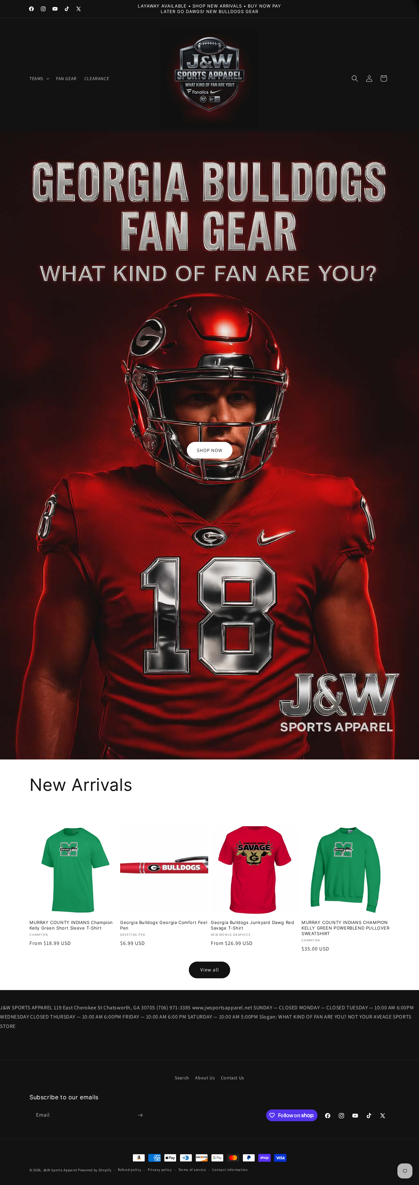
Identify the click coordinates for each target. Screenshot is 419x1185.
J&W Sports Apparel (60, 1170)
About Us (205, 1078)
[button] (39, 78)
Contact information (229, 1169)
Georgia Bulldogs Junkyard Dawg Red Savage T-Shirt (252, 925)
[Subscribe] (140, 1115)
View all (209, 970)
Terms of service (192, 1169)
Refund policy (129, 1169)
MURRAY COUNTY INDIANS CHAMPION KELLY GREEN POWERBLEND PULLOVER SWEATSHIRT (345, 928)
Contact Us (232, 1078)
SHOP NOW (210, 450)
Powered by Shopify (95, 1170)
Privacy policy (160, 1169)
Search (182, 1078)
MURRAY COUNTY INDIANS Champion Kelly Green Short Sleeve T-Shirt (71, 925)
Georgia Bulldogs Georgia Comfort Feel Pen (163, 925)
